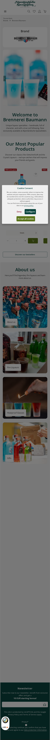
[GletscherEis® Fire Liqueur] (22, 184)
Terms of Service (30, 714)
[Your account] (39, 11)
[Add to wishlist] (36, 174)
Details (22, 233)
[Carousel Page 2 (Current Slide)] (25, 104)
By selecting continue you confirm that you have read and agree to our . (26, 728)
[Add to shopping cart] (33, 240)
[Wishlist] (34, 11)
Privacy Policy (13, 714)
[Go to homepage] (25, 4)
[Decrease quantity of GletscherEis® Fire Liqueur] (7, 240)
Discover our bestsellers (25, 254)
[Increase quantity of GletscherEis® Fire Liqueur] (25, 240)
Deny (19, 211)
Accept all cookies (26, 218)
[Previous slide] (4, 78)
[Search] (28, 11)
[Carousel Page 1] (22, 104)
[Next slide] (45, 78)
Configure (30, 211)
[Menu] (5, 11)
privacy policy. (29, 205)
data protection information (35, 730)
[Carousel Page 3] (27, 104)
